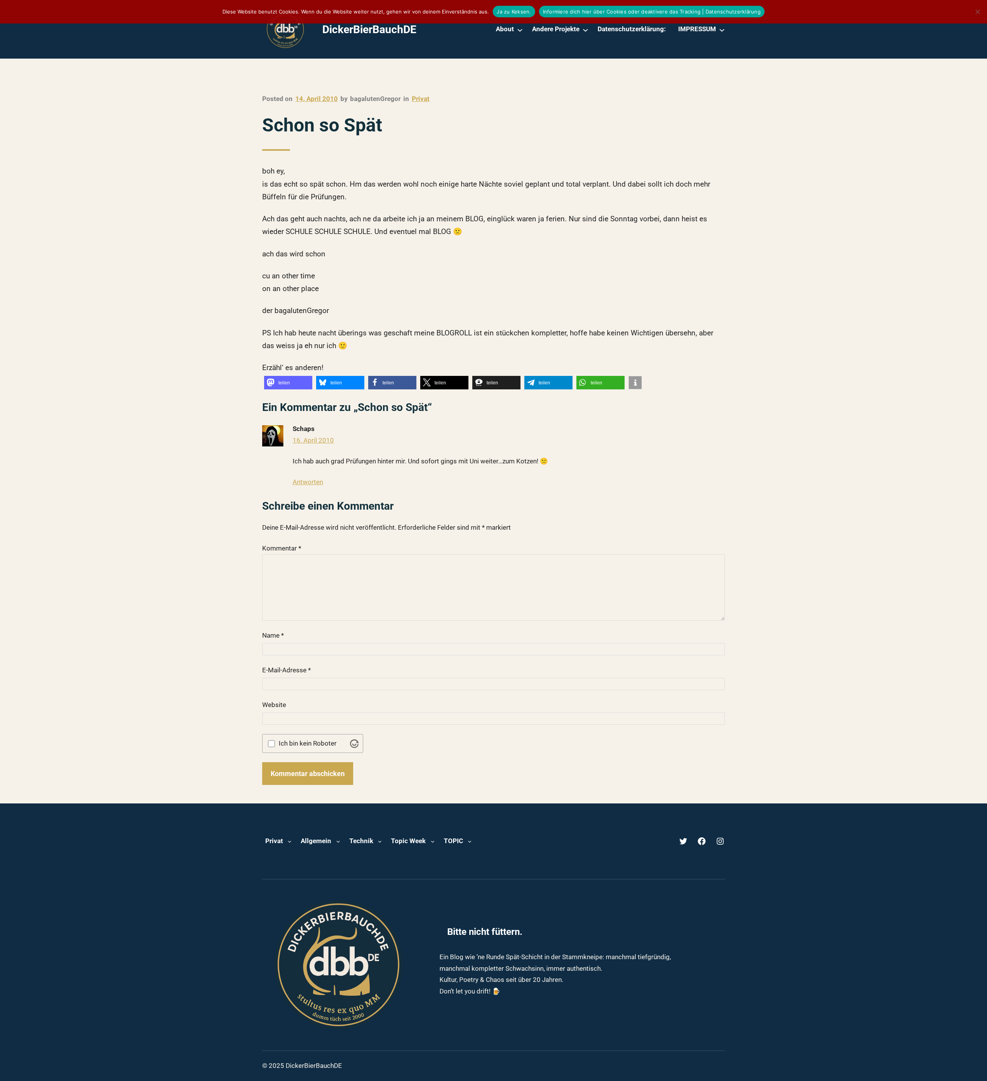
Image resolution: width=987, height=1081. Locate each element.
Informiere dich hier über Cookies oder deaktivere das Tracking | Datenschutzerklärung (652, 11)
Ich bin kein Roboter (308, 743)
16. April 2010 (313, 440)
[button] (288, 382)
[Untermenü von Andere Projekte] (585, 29)
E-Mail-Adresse (286, 670)
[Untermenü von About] (520, 29)
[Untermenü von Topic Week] (433, 841)
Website (274, 705)
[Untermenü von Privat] (289, 841)
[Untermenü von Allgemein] (338, 841)
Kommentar (281, 548)
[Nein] (977, 11)
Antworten (308, 482)
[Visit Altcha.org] (354, 743)
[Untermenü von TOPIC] (470, 841)
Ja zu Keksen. (514, 11)
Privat (420, 99)
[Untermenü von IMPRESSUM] (722, 29)
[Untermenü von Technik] (380, 841)
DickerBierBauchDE (369, 29)
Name (273, 635)
